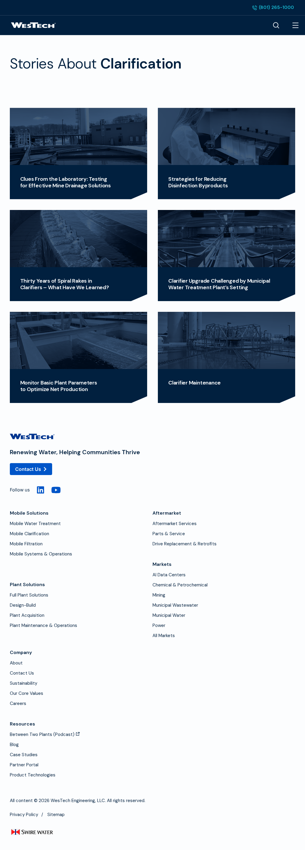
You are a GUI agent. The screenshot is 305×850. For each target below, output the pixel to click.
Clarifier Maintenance (194, 382)
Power (158, 625)
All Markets (163, 636)
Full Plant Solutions (29, 595)
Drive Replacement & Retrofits (184, 544)
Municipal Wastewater (175, 605)
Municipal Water (168, 615)
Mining (158, 595)
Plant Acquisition (27, 615)
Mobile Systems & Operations (41, 554)
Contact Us (28, 469)
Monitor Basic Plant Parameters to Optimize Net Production (58, 386)
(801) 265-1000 (273, 7)
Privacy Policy (24, 815)
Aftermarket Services (174, 524)
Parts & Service (168, 534)
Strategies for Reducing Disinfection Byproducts (198, 182)
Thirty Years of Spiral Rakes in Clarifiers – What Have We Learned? (64, 284)
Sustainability (23, 683)
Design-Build (23, 605)
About (16, 663)
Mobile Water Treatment (35, 524)
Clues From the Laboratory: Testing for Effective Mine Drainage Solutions (65, 182)
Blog (14, 745)
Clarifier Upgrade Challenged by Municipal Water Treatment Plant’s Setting (219, 284)
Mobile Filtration (26, 544)
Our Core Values (26, 693)
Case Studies (24, 755)
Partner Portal (24, 765)
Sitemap (56, 815)
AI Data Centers (169, 575)
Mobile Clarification (29, 534)
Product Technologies (32, 775)
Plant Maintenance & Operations (43, 625)
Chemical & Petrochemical (180, 585)
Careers (18, 703)
